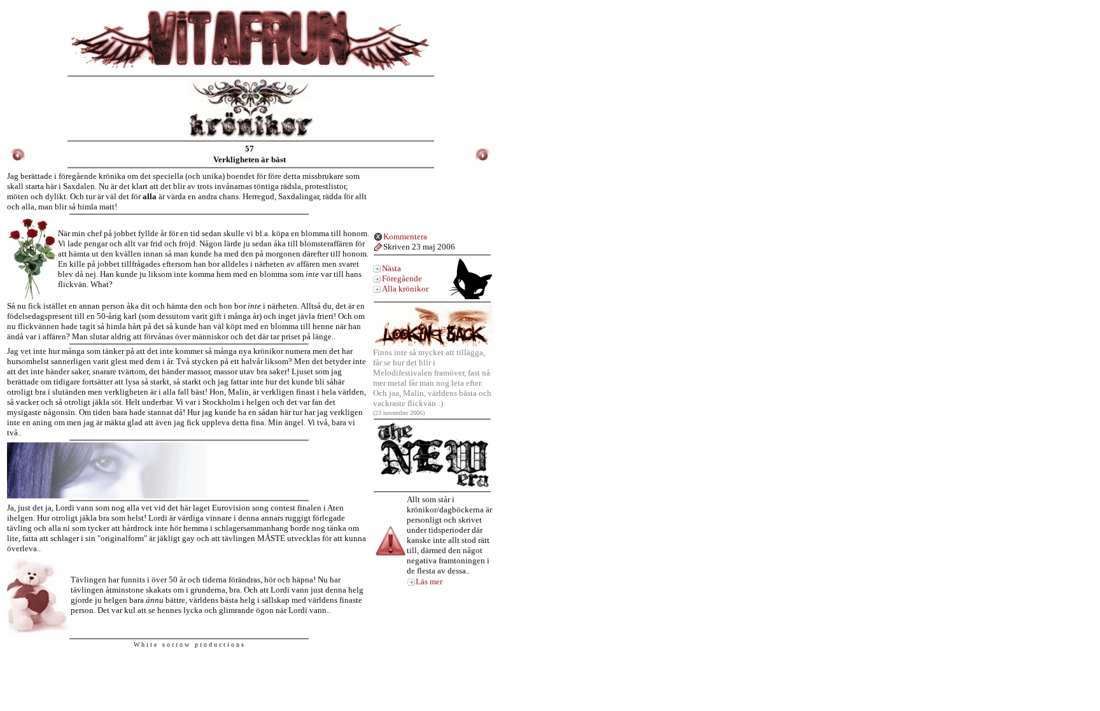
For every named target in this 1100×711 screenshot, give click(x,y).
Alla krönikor (405, 288)
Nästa (391, 268)
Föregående (402, 278)
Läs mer (429, 581)
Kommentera (405, 236)
